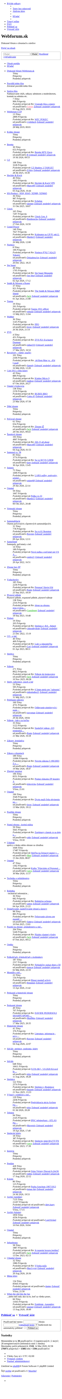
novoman (31, 712)
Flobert (10, 618)
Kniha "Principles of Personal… (45, 868)
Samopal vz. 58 (14, 452)
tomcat (30, 967)
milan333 (31, 345)
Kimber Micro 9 (42, 378)
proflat (8, 1371)
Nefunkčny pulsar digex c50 (48, 965)
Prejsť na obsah (8, 48)
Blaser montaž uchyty (41, 980)
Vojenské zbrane (14, 508)
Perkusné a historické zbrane (20, 993)
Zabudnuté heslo (26, 1325)
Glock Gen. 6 (41, 216)
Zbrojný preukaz (14, 771)
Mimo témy (12, 1276)
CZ (8, 160)
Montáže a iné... (14, 972)
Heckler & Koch (14, 175)
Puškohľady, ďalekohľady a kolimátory (25, 957)
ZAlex (30, 170)
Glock (10, 209)
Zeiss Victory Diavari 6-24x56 (45, 1171)
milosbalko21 (33, 692)
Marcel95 (31, 185)
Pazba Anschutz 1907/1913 (43, 1186)
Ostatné (10, 488)
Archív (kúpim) (14, 1212)
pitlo (29, 837)
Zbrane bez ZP (13, 567)
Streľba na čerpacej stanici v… (45, 853)
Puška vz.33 (36, 496)
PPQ (37, 324)
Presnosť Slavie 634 (44, 587)
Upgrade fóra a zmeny (45, 104)
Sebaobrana (12, 1242)
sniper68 (31, 480)
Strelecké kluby (14, 1133)
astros (29, 903)
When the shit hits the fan (18, 1294)
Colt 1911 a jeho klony (17, 370)
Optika (10, 944)
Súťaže (10, 1061)
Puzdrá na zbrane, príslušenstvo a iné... (24, 927)
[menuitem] (22, 8)
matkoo (30, 381)
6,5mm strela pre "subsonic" (47, 689)
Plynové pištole (14, 595)
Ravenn (30, 534)
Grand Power (13, 227)
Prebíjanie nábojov (15, 700)
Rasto (29, 590)
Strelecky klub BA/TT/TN (47, 1141)
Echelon (38, 201)
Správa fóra (12, 91)
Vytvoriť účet (26, 1314)
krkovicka (31, 784)
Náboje (10, 666)
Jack (29, 296)
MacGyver (32, 1268)
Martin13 (31, 237)
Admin (30, 106)
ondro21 (31, 557)
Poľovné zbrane (14, 419)
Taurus (10, 301)
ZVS (9, 332)
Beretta (10, 144)
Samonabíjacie (13, 521)
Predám (10, 1163)
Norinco (10, 245)
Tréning (10, 1112)
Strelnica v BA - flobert (45, 626)
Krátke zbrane (13, 132)
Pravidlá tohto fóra (15, 83)
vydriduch (31, 122)
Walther (10, 316)
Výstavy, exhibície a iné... (18, 1095)
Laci (29, 646)
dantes (48, 1286)
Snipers (10, 468)
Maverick (31, 1125)
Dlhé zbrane (12, 406)
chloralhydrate (33, 628)
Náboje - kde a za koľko (18, 720)
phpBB (16, 1366)
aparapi (30, 1307)
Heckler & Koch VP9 (45, 183)
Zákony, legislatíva (15, 740)
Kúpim (10, 1179)
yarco (29, 871)
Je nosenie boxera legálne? (47, 1250)
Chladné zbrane (14, 1258)
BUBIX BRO (41, 394)
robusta (30, 311)
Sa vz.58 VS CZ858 (44, 460)
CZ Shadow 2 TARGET (42, 167)
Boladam (31, 983)
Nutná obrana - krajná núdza (20, 824)
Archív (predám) (14, 1197)
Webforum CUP (14, 111)
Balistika (11, 891)
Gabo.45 (31, 396)
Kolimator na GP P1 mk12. (47, 234)
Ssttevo (30, 921)
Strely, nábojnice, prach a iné (20, 682)
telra (29, 1074)
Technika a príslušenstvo (18, 878)
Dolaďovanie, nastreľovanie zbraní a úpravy (27, 909)
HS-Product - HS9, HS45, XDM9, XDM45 (27, 193)
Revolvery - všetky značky (19, 352)
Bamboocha (32, 219)
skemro (30, 203)
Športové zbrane (14, 434)
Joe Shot (31, 275)
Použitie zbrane (14, 812)
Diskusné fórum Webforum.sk (20, 71)
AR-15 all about (42, 442)
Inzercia (10, 1151)
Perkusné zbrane (14, 1005)
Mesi (29, 855)
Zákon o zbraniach (15, 753)
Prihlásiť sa (8, 1314)
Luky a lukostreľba (43, 644)
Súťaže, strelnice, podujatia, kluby (22, 1049)
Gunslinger (32, 610)
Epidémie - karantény (44, 1304)
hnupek (30, 1089)
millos (29, 1174)
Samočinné (12, 541)
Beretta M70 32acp (43, 152)
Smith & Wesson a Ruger (18, 283)
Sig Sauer (11, 265)
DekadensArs (33, 257)
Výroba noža (41, 1266)
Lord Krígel (50, 1220)
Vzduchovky (13, 579)
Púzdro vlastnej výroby (45, 934)
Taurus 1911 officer (40, 309)
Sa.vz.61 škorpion (43, 531)
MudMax (31, 1018)
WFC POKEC (41, 119)
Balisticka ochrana (43, 901)
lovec (29, 327)
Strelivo (10, 654)
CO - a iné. (12, 636)
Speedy (30, 365)
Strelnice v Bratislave (44, 1087)
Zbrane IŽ (39, 426)
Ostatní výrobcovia (15, 386)
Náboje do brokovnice (45, 674)
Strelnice (11, 1079)
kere (29, 462)
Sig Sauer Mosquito (44, 273)
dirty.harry (50, 1204)
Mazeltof (32, 1371)
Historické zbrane (15, 1026)
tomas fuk (31, 1189)
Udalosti (11, 842)
